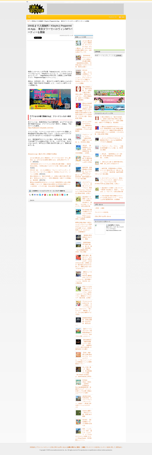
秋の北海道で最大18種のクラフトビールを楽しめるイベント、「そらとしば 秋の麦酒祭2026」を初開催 (111, 197)
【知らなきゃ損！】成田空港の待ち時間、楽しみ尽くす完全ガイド (83, 160)
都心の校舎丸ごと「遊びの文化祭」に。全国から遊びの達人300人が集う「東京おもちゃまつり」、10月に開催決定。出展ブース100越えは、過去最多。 (50, 178)
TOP (28, 21)
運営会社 (118, 447)
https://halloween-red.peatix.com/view (40, 128)
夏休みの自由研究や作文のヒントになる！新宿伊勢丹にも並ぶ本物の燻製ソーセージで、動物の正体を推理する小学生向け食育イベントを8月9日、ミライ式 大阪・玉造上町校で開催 (50, 184)
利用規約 (32, 447)
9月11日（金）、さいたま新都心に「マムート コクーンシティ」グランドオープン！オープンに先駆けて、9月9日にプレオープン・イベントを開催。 (50, 172)
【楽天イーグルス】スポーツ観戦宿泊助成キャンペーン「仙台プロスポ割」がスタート (83, 332)
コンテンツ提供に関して (107, 447)
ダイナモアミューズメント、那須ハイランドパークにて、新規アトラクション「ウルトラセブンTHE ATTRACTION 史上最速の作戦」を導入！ (83, 187)
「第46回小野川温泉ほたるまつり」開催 (87, 237)
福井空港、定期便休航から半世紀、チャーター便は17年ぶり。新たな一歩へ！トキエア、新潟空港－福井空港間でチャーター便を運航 (83, 173)
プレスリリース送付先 (101, 212)
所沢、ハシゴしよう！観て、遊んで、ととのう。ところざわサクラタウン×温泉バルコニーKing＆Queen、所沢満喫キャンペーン (83, 434)
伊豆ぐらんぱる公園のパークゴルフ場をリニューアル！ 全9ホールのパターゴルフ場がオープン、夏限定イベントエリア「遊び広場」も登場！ (83, 292)
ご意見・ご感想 (99, 208)
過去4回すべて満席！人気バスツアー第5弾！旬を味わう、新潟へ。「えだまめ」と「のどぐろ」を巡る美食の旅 (112, 189)
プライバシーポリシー (43, 447)
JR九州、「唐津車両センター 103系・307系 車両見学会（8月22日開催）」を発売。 (83, 149)
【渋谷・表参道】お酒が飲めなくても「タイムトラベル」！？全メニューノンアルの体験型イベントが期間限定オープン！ (83, 358)
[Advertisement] (85, 9)
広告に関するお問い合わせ (103, 216)
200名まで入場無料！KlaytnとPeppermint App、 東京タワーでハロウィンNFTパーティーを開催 (50, 29)
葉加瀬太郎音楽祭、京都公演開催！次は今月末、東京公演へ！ (83, 321)
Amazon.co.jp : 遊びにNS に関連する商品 (42, 154)
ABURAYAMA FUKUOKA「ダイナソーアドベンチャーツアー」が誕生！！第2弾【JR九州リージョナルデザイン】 (83, 401)
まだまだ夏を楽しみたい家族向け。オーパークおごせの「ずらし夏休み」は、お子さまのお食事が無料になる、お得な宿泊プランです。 (50, 159)
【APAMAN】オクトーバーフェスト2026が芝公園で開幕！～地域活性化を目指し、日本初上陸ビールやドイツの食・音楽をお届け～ (83, 61)
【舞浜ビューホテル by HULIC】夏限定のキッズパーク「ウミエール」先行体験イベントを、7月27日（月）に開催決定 (83, 277)
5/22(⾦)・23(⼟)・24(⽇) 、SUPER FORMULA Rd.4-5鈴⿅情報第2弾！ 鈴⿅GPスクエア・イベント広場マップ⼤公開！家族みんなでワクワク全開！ (83, 386)
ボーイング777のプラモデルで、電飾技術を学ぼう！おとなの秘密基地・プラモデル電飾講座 (111, 140)
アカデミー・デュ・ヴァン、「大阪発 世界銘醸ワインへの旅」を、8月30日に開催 (83, 138)
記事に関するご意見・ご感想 (76, 447)
